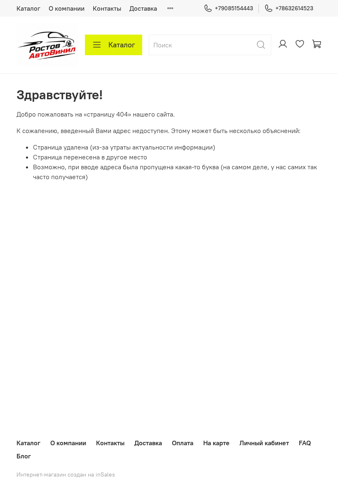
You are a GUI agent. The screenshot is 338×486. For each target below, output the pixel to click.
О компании (66, 8)
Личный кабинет (264, 443)
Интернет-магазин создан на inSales (65, 474)
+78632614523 (294, 8)
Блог (23, 456)
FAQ (305, 443)
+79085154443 (234, 8)
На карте (216, 443)
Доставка (143, 8)
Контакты (107, 8)
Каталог (28, 8)
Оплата (182, 443)
